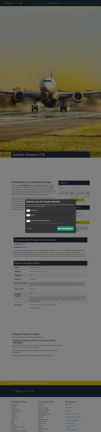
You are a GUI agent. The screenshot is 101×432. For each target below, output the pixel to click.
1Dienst (34, 217)
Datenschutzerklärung (50, 206)
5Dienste (34, 212)
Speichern (29, 228)
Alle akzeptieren (65, 228)
